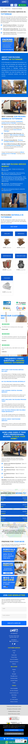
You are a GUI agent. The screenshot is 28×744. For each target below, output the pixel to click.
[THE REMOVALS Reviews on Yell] (7, 308)
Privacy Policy (21, 727)
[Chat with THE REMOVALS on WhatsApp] (7, 742)
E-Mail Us (14, 639)
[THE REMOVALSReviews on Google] (21, 308)
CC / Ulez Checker (14, 699)
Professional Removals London (14, 706)
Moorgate (14, 673)
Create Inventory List (14, 692)
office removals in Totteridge (17, 134)
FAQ (14, 652)
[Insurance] (14, 723)
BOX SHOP (14, 226)
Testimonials (14, 655)
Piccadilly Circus (14, 676)
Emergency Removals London (14, 709)
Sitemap (14, 663)
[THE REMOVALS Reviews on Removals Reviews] (7, 303)
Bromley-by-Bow (14, 678)
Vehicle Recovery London (14, 713)
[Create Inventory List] (14, 568)
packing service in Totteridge (13, 145)
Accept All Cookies (14, 730)
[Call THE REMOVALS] (15, 5)
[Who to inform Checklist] (14, 582)
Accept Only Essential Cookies (14, 733)
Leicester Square (14, 680)
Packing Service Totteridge (17, 8)
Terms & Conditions (14, 659)
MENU (24, 2)
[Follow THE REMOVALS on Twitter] (14, 644)
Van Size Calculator (14, 690)
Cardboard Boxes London (14, 711)
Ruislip (14, 682)
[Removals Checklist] (14, 554)
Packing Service (8, 8)
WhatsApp (23, 5)
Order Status (14, 695)
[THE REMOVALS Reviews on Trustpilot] (21, 303)
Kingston (14, 669)
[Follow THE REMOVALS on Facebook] (12, 644)
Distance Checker (14, 701)
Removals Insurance (14, 661)
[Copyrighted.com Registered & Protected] (14, 718)
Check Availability (14, 688)
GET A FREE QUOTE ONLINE (15, 738)
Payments (14, 697)
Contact (14, 650)
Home (2, 8)
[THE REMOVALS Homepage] (5, 2)
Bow (14, 671)
